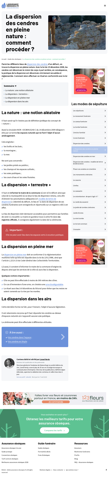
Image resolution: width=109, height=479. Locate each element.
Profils (76, 455)
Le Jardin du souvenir (80, 202)
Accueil (4, 59)
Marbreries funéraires (82, 452)
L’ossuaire (76, 229)
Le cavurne (77, 180)
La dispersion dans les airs (16, 101)
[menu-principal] (105, 5)
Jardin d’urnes (78, 213)
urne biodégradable (54, 284)
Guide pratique (7, 452)
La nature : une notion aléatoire (19, 90)
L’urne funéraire (79, 138)
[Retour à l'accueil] (50, 6)
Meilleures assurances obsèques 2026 (15, 462)
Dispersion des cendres (81, 143)
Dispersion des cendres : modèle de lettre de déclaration (88, 163)
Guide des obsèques (14, 59)
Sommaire (9, 85)
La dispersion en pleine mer (17, 97)
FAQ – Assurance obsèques (83, 462)
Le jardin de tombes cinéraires (84, 207)
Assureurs (77, 448)
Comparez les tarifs (53, 430)
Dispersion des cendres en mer (84, 156)
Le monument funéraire (81, 116)
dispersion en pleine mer (15, 254)
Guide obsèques (43, 448)
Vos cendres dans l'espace (19, 337)
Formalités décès (44, 452)
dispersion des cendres (37, 64)
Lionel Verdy (45, 359)
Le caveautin (77, 191)
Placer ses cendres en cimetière (84, 169)
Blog (76, 459)
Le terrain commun (80, 224)
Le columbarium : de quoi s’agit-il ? (85, 196)
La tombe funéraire (80, 127)
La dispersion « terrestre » (16, 94)
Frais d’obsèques (44, 455)
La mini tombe (78, 218)
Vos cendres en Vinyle (17, 341)
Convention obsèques (9, 455)
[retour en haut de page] (104, 467)
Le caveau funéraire (80, 121)
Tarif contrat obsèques (10, 459)
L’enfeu (75, 185)
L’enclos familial (79, 132)
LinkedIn (28, 377)
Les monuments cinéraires (82, 174)
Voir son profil (21, 377)
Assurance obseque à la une (11, 448)
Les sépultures (78, 111)
